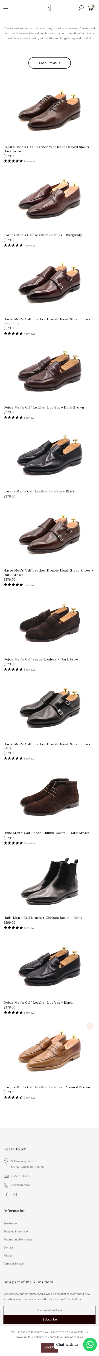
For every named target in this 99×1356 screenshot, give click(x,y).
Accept (49, 1347)
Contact (8, 1247)
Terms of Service (13, 1263)
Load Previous (49, 63)
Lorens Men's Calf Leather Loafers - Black (39, 491)
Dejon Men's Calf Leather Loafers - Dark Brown (43, 407)
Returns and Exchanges (17, 1239)
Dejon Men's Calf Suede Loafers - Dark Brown (42, 659)
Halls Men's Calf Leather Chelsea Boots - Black (42, 918)
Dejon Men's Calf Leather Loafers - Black (38, 1002)
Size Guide (10, 1223)
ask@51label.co (21, 1176)
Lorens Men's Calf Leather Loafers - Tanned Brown (46, 1087)
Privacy (7, 1255)
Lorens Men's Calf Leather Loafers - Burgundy (42, 235)
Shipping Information (16, 1231)
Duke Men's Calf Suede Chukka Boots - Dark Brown (46, 833)
